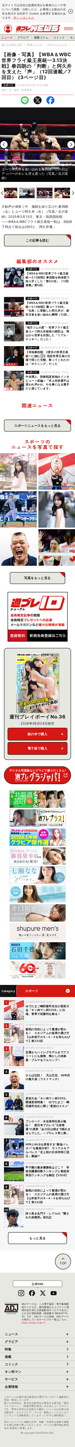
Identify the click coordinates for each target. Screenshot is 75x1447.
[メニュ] (68, 28)
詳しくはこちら (24, 17)
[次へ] (71, 145)
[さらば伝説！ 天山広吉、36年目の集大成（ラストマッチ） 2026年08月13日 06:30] (18, 547)
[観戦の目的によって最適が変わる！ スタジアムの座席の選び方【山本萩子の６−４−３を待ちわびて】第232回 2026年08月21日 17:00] (18, 471)
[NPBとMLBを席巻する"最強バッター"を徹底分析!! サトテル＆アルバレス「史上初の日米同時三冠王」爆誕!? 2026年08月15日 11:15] (18, 509)
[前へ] (4, 145)
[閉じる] (70, 11)
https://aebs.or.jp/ (34, 1322)
